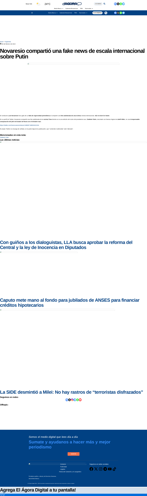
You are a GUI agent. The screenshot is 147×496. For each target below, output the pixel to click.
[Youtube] (110, 469)
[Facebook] (115, 4)
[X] (118, 4)
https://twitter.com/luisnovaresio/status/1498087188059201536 (19, 125)
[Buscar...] (104, 3)
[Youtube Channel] (80, 399)
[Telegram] (123, 4)
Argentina (8, 41)
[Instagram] (72, 399)
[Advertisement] (73, 27)
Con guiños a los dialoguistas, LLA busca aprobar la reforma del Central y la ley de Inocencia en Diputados (66, 245)
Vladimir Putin (4, 137)
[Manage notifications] (4, 492)
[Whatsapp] (120, 4)
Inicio (1, 41)
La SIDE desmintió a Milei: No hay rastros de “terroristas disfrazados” (71, 392)
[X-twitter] (96, 469)
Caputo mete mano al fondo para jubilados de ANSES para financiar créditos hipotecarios (69, 303)
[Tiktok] (114, 469)
